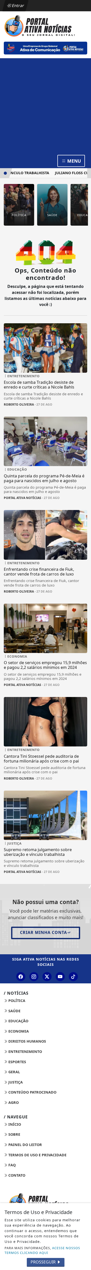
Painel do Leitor (24, 1144)
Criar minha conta (43, 932)
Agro (13, 1102)
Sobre (13, 1134)
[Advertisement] (45, 106)
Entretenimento (24, 1051)
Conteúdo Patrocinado (31, 1092)
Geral (13, 1071)
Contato (16, 1175)
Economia (18, 1031)
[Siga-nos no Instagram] (33, 976)
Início (14, 1124)
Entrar (17, 5)
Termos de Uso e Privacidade (36, 1155)
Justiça (15, 1082)
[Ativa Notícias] (45, 25)
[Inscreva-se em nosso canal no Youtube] (60, 976)
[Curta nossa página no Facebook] (20, 976)
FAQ (11, 1165)
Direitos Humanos (26, 1041)
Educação (17, 1021)
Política (16, 1000)
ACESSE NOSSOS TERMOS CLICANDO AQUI (42, 1250)
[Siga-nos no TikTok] (73, 976)
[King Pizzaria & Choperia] (45, 48)
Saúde (13, 1010)
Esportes (16, 1061)
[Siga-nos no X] (47, 976)
